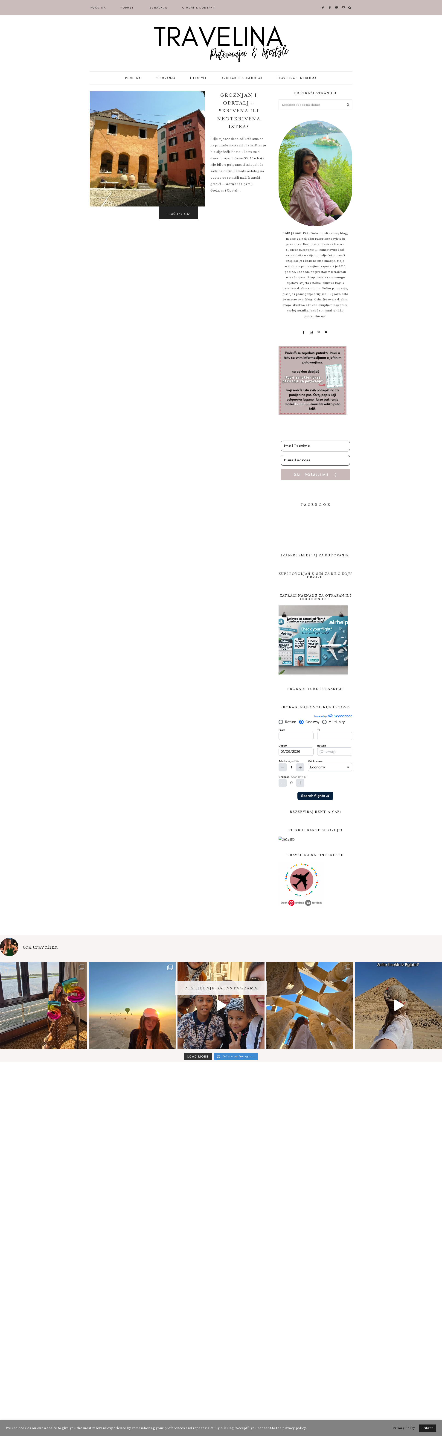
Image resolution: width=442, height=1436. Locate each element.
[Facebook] (304, 332)
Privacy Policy (404, 1428)
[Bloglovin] (326, 332)
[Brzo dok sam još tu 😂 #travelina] (398, 1005)
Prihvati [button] (427, 1428)
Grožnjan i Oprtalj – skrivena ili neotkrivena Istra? (239, 111)
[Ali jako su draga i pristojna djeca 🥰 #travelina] (221, 1005)
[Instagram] (311, 332)
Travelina (221, 44)
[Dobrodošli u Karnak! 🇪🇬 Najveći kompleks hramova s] (309, 1005)
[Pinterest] (319, 332)
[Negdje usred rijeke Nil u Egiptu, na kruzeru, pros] (43, 1005)
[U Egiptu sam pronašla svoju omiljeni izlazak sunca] (132, 1005)
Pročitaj (178, 214)
